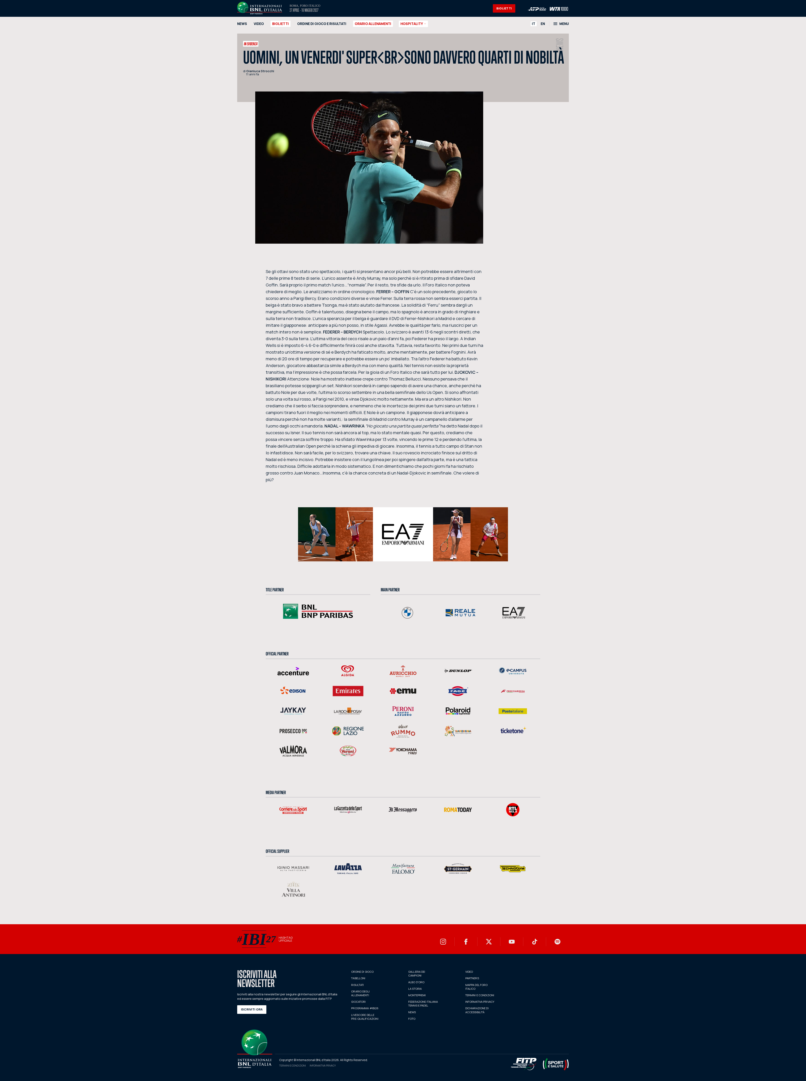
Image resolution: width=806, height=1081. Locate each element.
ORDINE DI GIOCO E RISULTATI (321, 23)
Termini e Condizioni (292, 1065)
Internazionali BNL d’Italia (259, 8)
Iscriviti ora (252, 1009)
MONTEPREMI (417, 995)
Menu (564, 23)
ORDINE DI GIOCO (362, 972)
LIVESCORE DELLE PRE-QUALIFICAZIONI (364, 1017)
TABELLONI (358, 978)
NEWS (242, 23)
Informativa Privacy (323, 1065)
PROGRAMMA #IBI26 (364, 1008)
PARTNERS (472, 978)
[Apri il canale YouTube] (511, 941)
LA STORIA (415, 989)
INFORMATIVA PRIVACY (479, 1002)
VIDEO (259, 23)
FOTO (412, 1019)
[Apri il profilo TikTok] (534, 941)
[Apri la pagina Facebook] (466, 941)
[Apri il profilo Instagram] (443, 941)
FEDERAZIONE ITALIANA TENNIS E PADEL (423, 1003)
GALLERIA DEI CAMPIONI (416, 973)
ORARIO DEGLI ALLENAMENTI (360, 993)
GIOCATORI (358, 1002)
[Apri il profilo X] (489, 941)
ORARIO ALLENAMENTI (373, 23)
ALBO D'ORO (416, 982)
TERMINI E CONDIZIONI (479, 995)
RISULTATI (357, 985)
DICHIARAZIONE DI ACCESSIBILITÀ (477, 1010)
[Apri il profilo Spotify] (557, 941)
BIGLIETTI (504, 8)
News (560, 44)
